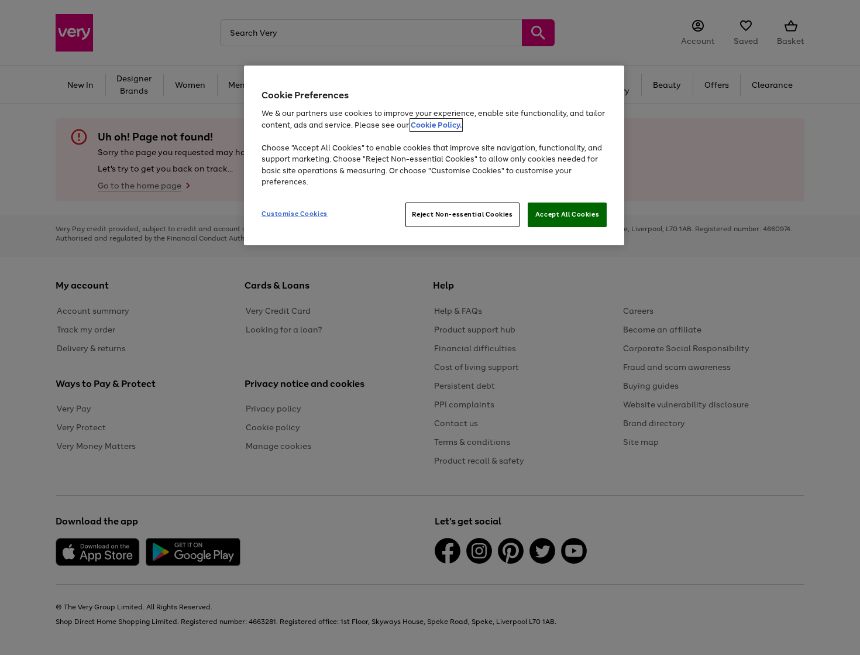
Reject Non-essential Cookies (462, 214)
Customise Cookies (295, 213)
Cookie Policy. (436, 125)
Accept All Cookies (567, 214)
